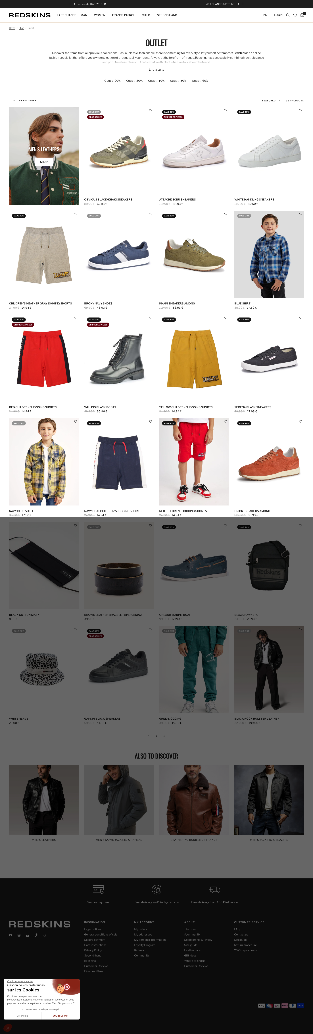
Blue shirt (242, 303)
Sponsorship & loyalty (198, 939)
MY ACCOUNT (144, 922)
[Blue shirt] (269, 254)
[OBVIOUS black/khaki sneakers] (119, 150)
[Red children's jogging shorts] (44, 358)
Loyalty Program (144, 945)
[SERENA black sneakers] (269, 358)
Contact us (241, 934)
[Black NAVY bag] (269, 565)
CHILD (146, 15)
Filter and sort (24, 100)
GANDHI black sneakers (102, 718)
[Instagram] (22, 935)
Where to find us (194, 960)
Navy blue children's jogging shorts (112, 511)
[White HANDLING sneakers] (269, 150)
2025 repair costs (245, 950)
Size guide (190, 945)
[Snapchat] (47, 935)
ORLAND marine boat (175, 615)
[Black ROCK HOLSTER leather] (269, 669)
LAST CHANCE (66, 15)
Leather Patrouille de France (194, 839)
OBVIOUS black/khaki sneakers (108, 199)
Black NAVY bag (246, 615)
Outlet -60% (200, 80)
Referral (139, 950)
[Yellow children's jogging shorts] (194, 358)
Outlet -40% (156, 80)
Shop (21, 28)
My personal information (150, 939)
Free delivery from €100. (159, 4)
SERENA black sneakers (253, 407)
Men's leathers (44, 839)
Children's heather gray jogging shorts (40, 303)
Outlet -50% (178, 80)
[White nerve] (44, 669)
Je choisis (22, 1015)
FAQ (236, 929)
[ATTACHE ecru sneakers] (194, 150)
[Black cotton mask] (44, 565)
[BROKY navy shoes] (119, 254)
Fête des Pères (93, 971)
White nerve (18, 718)
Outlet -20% (112, 80)
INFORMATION (94, 922)
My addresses (143, 934)
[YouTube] (30, 936)
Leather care (192, 950)
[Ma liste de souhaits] (295, 15)
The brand (190, 929)
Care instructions (95, 945)
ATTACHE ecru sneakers (177, 199)
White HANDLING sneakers (254, 199)
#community (192, 934)
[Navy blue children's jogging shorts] (119, 461)
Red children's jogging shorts (33, 407)
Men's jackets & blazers (269, 839)
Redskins (90, 960)
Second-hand (92, 955)
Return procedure (245, 945)
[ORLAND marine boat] (194, 565)
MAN (84, 15)
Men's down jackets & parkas (119, 839)
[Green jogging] (194, 669)
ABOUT (189, 922)
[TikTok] (39, 935)
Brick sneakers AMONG (252, 511)
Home (12, 28)
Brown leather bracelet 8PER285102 (113, 615)
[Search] (287, 15)
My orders (140, 929)
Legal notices (92, 929)
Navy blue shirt (21, 511)
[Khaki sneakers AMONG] (194, 254)
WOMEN (99, 15)
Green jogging (170, 718)
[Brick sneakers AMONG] (269, 461)
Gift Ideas (190, 955)
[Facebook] (13, 935)
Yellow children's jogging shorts (186, 407)
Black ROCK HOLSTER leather (256, 718)
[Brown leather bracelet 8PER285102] (119, 565)
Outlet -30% (134, 80)
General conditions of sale (101, 934)
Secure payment (94, 939)
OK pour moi (60, 1015)
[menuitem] (66, 15)
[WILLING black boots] (119, 358)
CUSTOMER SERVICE (249, 922)
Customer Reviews (96, 966)
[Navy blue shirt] (44, 461)
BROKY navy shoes (98, 303)
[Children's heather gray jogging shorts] (44, 254)
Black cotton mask (24, 615)
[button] (150, 110)
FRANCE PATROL (123, 15)
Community (141, 955)
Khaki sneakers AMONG (177, 303)
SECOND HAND (167, 15)
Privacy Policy (93, 950)
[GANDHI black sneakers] (119, 669)
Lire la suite (156, 69)
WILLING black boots (100, 407)
